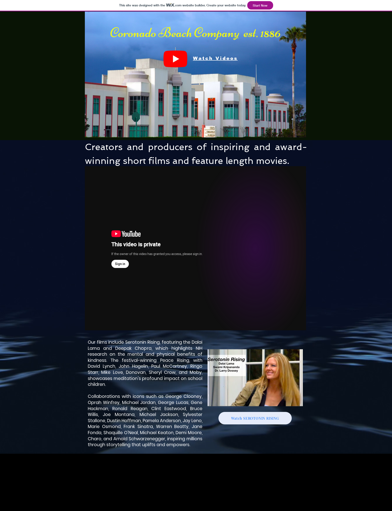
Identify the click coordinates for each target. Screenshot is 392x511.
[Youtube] (175, 58)
